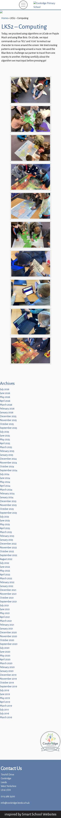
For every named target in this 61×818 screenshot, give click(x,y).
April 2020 (5, 659)
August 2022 (6, 559)
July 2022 (4, 563)
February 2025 (7, 451)
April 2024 (5, 485)
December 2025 (8, 416)
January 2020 (7, 671)
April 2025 (5, 443)
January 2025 (6, 455)
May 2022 (5, 570)
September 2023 (8, 512)
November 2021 (8, 593)
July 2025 (4, 431)
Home (4, 18)
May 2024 (5, 482)
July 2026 (4, 389)
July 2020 (4, 647)
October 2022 (7, 551)
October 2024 (7, 466)
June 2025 (5, 435)
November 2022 (8, 547)
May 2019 (5, 698)
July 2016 (4, 713)
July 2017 (4, 709)
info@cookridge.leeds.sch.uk (15, 802)
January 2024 (6, 497)
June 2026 (5, 393)
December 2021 (8, 590)
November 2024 (8, 462)
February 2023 (7, 536)
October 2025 (7, 424)
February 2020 (7, 667)
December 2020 (8, 632)
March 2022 (6, 578)
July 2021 (4, 605)
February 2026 (7, 408)
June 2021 (5, 609)
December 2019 (8, 674)
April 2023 (5, 528)
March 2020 (6, 663)
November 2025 (8, 420)
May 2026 (5, 397)
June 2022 (5, 566)
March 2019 (6, 705)
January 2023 (6, 539)
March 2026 (6, 404)
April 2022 (5, 574)
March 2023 (6, 532)
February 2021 (7, 624)
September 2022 (8, 555)
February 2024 (7, 493)
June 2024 (5, 478)
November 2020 (8, 636)
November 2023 (8, 505)
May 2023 (5, 524)
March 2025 (6, 447)
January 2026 (6, 412)
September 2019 (8, 686)
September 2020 (8, 644)
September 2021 (8, 601)
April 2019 (5, 702)
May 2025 (5, 439)
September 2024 (8, 470)
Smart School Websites (39, 814)
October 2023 (7, 509)
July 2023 (4, 516)
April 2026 (5, 400)
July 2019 (4, 690)
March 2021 (6, 620)
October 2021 (7, 597)
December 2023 (8, 501)
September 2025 (8, 428)
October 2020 (7, 640)
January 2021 (6, 628)
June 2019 (5, 694)
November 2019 (8, 678)
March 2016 (6, 717)
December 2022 (8, 543)
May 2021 (5, 613)
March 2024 (6, 489)
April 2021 (5, 617)
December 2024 (8, 458)
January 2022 (6, 586)
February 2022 (7, 582)
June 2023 (5, 520)
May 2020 (5, 655)
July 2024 (4, 474)
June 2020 (5, 651)
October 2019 (7, 682)
